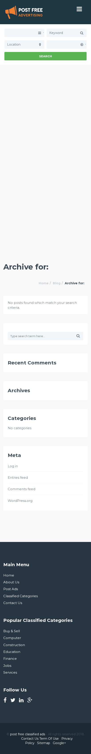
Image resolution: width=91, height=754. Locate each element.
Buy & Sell (11, 631)
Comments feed (21, 489)
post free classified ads (27, 734)
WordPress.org (20, 501)
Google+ (59, 743)
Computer (12, 638)
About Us (11, 582)
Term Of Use (49, 739)
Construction (14, 645)
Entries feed (18, 477)
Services (10, 672)
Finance (10, 658)
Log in (13, 466)
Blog (57, 283)
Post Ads (10, 589)
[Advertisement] (45, 110)
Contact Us (12, 603)
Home (44, 283)
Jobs (7, 665)
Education (11, 652)
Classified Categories (20, 596)
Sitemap (43, 743)
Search (45, 56)
